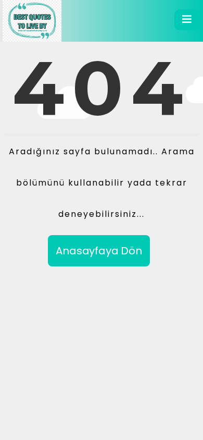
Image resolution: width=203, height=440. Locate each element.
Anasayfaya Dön (99, 250)
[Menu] (187, 19)
